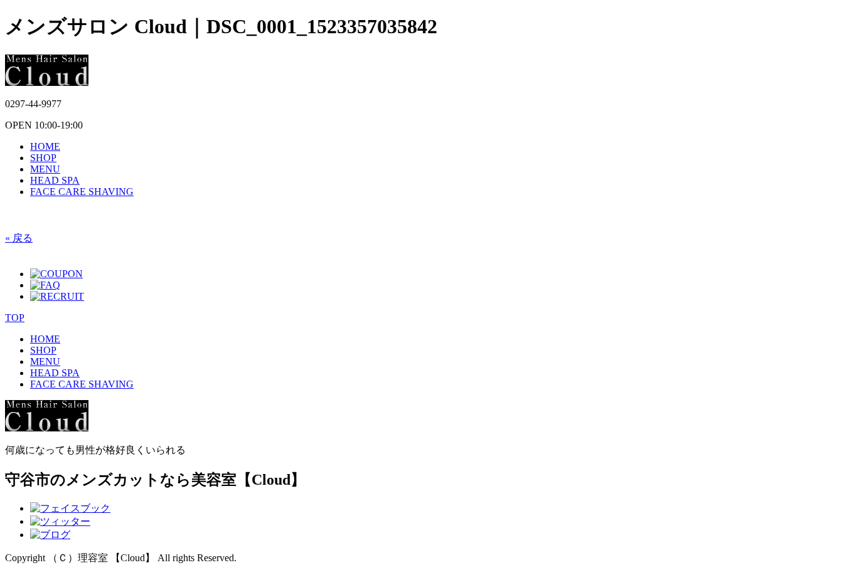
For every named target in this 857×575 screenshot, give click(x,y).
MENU (45, 169)
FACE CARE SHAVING (82, 191)
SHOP (43, 157)
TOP (14, 317)
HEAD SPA (55, 180)
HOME (45, 146)
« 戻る (19, 238)
